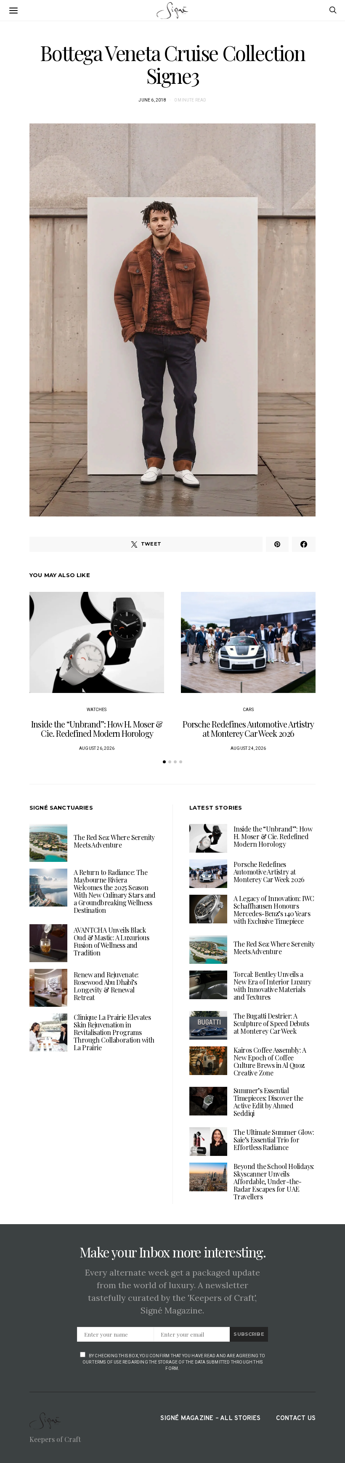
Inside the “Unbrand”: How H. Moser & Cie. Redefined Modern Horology (96, 728)
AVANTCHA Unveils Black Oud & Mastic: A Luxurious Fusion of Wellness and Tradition (111, 941)
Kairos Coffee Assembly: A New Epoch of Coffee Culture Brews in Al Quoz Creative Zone (270, 1061)
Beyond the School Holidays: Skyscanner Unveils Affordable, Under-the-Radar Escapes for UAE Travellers (274, 1181)
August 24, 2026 (248, 748)
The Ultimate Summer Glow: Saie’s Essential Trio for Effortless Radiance (274, 1140)
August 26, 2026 (96, 748)
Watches (96, 709)
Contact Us (296, 1419)
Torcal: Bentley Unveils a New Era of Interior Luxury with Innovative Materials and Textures (272, 985)
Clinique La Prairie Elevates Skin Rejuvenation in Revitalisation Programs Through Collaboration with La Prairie (114, 1032)
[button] (164, 762)
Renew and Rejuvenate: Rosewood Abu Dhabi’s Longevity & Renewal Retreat (106, 986)
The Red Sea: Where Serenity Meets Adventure (114, 841)
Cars (248, 709)
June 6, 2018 (152, 100)
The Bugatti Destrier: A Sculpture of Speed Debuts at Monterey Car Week (271, 1023)
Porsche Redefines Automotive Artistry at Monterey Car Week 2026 (248, 728)
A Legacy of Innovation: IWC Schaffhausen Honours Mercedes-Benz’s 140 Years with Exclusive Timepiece (274, 909)
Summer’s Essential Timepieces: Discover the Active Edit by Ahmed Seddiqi (268, 1102)
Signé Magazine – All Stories (210, 1419)
